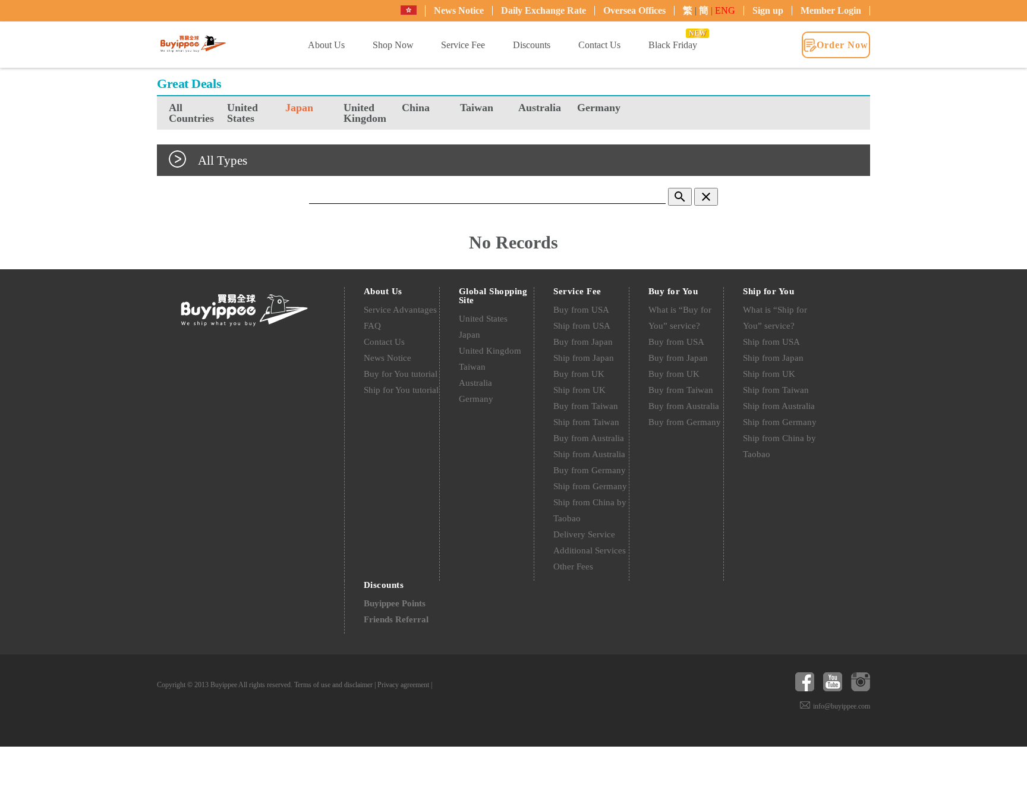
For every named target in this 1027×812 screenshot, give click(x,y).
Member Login (831, 10)
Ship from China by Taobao (589, 510)
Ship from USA (581, 326)
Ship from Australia (589, 454)
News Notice (459, 10)
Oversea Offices (634, 10)
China (416, 108)
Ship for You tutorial (401, 390)
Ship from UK (579, 390)
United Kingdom (365, 113)
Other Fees (573, 566)
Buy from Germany (589, 470)
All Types (222, 160)
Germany (598, 108)
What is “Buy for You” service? (679, 318)
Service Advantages (400, 309)
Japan (299, 108)
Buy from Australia (588, 438)
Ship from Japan (583, 358)
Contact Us (384, 342)
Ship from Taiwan (586, 422)
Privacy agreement (403, 685)
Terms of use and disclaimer (333, 685)
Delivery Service (584, 534)
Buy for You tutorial (400, 374)
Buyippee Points (395, 603)
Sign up (767, 10)
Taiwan (476, 108)
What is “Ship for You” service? (775, 318)
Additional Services (589, 550)
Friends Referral (396, 619)
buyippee (193, 44)
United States (242, 113)
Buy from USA (581, 309)
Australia (539, 108)
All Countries (191, 113)
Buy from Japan (583, 342)
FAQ (372, 326)
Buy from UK (578, 374)
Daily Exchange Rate (543, 10)
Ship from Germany (590, 486)
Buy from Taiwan (585, 406)
